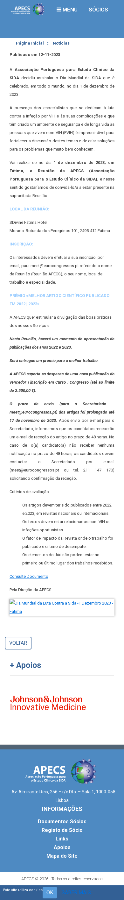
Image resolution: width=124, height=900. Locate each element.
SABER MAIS (76, 892)
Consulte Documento (29, 576)
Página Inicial (30, 43)
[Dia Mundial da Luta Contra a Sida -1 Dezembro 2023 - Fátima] (62, 607)
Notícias (61, 43)
